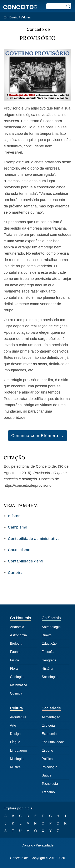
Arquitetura (18, 717)
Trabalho (48, 792)
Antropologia (51, 627)
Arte (13, 725)
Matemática (18, 685)
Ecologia (48, 725)
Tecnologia (50, 783)
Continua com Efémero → (37, 435)
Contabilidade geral (25, 561)
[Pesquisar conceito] (68, 6)
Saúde (46, 775)
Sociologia (50, 677)
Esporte (47, 750)
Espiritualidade (53, 742)
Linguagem (18, 750)
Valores (26, 17)
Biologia (16, 643)
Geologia (17, 677)
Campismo (17, 527)
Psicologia (49, 767)
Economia (49, 734)
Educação (49, 643)
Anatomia (17, 627)
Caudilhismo (19, 550)
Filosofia (48, 652)
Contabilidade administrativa (34, 539)
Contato (27, 845)
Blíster (14, 516)
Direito (13, 17)
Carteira (15, 573)
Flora (14, 668)
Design (15, 734)
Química (16, 693)
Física (14, 660)
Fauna (15, 652)
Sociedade (51, 708)
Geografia (49, 660)
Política (47, 759)
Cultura (16, 708)
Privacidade (45, 845)
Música (15, 767)
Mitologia (17, 759)
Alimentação (51, 717)
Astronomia (18, 635)
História (47, 668)
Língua (15, 742)
